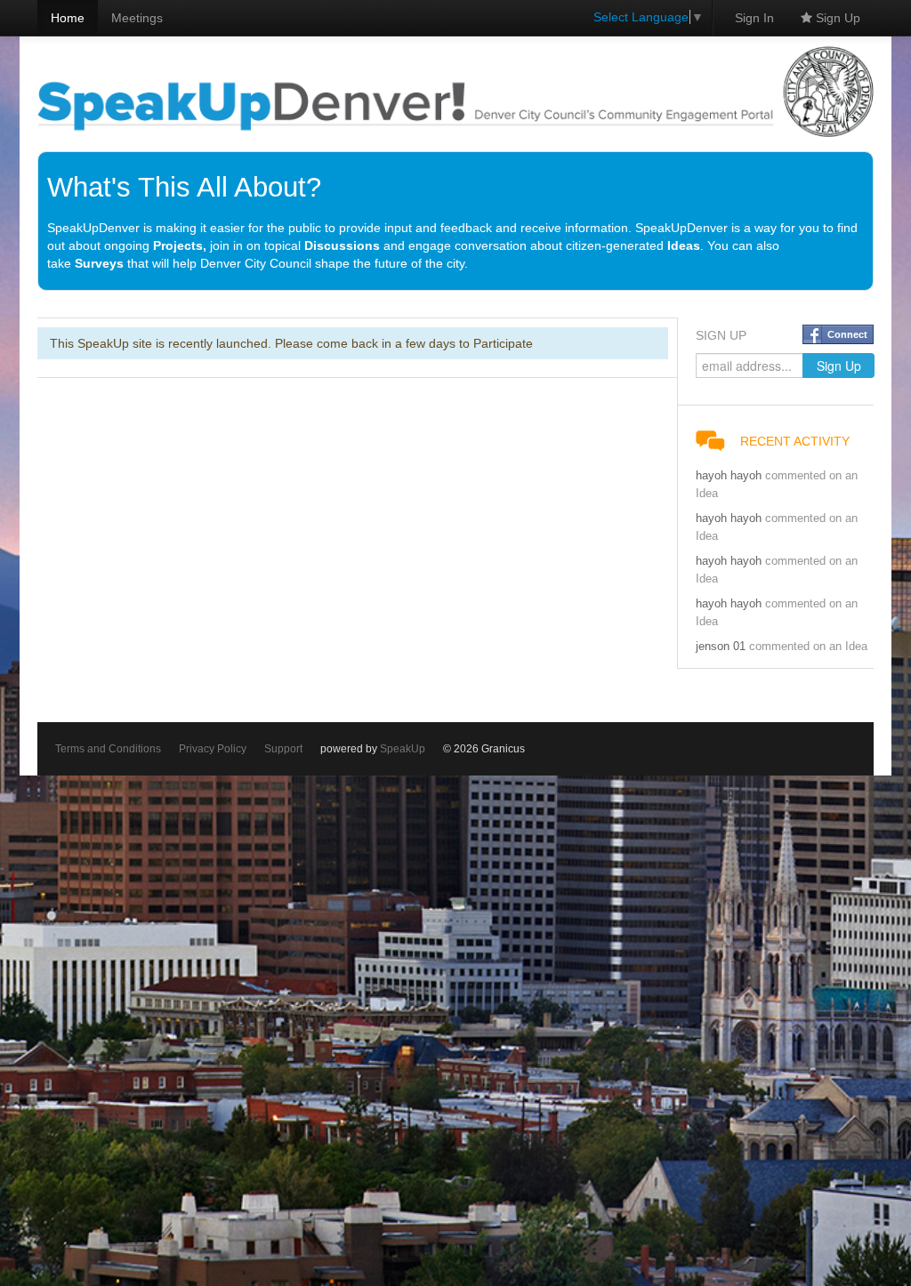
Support (283, 749)
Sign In (754, 18)
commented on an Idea (808, 646)
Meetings (137, 18)
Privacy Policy (212, 749)
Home (68, 18)
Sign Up (836, 18)
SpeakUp (402, 749)
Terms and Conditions (108, 749)
